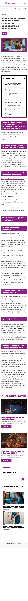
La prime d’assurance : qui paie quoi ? (14, 102)
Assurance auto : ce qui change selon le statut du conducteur (13, 98)
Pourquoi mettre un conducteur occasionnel (12, 179)
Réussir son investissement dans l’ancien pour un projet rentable (13, 528)
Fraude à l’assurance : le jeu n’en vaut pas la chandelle (15, 113)
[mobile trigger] (2, 3)
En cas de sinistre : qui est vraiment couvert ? (13, 106)
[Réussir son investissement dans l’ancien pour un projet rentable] (14, 518)
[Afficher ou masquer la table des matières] (22, 78)
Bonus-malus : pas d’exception (12, 109)
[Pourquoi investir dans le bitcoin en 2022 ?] (14, 440)
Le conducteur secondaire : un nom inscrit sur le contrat (15, 89)
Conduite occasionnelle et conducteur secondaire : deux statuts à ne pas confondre (13, 84)
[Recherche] (22, 3)
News (4, 33)
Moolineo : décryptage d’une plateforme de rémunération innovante (13, 508)
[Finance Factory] (10, 3)
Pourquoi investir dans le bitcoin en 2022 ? (12, 452)
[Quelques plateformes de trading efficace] (14, 406)
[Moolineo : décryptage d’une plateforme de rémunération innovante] (14, 498)
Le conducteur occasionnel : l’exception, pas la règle (14, 94)
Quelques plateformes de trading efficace (12, 418)
